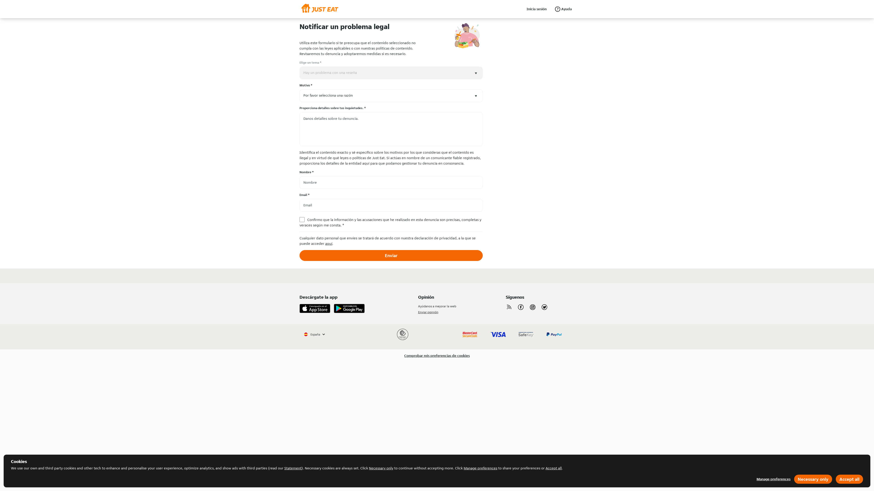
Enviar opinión (428, 312)
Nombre (307, 172)
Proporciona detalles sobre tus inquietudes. (333, 108)
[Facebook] (521, 307)
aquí (328, 243)
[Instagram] (532, 307)
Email (305, 195)
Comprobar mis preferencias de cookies (437, 355)
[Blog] (509, 307)
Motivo (306, 85)
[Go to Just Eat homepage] (320, 9)
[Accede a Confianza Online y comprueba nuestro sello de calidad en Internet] (402, 334)
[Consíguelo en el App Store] (315, 308)
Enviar (391, 255)
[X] (544, 307)
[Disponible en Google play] (349, 308)
